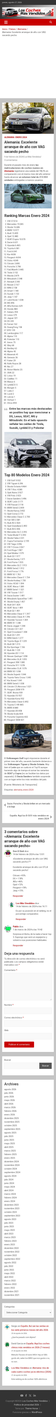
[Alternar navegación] (6, 22)
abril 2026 (8, 1104)
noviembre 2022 (11, 1251)
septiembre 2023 (12, 1215)
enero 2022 (9, 1288)
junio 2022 (9, 1269)
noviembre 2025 (11, 1122)
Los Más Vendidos (32, 157)
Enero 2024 (21, 137)
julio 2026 (8, 1093)
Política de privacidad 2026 (26, 1404)
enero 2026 (9, 1114)
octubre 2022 (10, 1255)
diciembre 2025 (11, 1118)
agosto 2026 (10, 1089)
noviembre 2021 (11, 1295)
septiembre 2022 (12, 1259)
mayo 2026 (9, 1100)
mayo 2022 (9, 1273)
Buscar (7, 1060)
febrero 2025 (10, 1154)
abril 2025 (8, 1147)
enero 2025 (9, 1158)
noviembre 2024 (11, 1165)
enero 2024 (28, 790)
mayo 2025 (9, 1143)
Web (6, 1030)
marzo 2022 (10, 1280)
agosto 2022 (10, 1262)
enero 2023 (9, 1244)
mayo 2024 (9, 1186)
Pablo (16, 926)
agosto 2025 (10, 1132)
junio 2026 (9, 1096)
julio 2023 (8, 1223)
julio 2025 (8, 1136)
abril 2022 (8, 1277)
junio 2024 (9, 1183)
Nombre (8, 1005)
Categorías (9, 1306)
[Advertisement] (28, 66)
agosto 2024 (10, 1176)
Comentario (10, 970)
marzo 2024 (10, 1194)
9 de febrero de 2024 (13, 157)
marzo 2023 (10, 1237)
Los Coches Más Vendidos (35, 1401)
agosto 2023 (10, 1219)
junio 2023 (9, 1226)
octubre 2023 (10, 1212)
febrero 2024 (10, 1197)
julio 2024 (8, 1179)
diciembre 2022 (11, 1248)
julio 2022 (8, 1266)
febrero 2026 (10, 1111)
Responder (18, 896)
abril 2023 (8, 1233)
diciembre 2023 (11, 1205)
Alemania (9, 137)
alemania (18, 790)
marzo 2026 (10, 1107)
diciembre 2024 (11, 1161)
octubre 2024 (10, 1168)
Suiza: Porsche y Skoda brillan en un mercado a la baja (28, 805)
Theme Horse (31, 1408)
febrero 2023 (10, 1241)
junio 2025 (9, 1140)
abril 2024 (8, 1190)
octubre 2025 (10, 1125)
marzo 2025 (10, 1150)
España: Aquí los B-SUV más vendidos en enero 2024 (29, 817)
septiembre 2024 (12, 1172)
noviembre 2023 (11, 1208)
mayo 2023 (9, 1230)
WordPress (37, 1412)
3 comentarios (10, 160)
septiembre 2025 (12, 1129)
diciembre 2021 (11, 1291)
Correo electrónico (14, 1017)
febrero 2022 (10, 1284)
